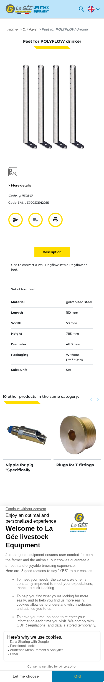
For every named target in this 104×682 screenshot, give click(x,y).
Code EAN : (17, 203)
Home (12, 29)
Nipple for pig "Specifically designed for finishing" (19, 472)
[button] (81, 9)
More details (27, 441)
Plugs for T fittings (75, 464)
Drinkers (29, 29)
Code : (13, 196)
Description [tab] (52, 252)
